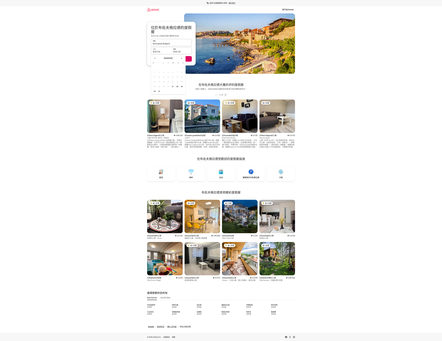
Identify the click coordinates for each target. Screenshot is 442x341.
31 (159, 91)
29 (182, 86)
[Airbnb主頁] (153, 9)
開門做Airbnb (288, 9)
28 (177, 86)
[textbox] (161, 51)
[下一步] (225, 95)
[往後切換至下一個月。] (181, 58)
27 (173, 86)
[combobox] (171, 43)
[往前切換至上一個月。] (155, 58)
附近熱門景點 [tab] (165, 298)
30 (155, 91)
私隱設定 (166, 337)
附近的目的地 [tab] (152, 298)
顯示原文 (232, 3)
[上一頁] (217, 95)
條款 (173, 337)
